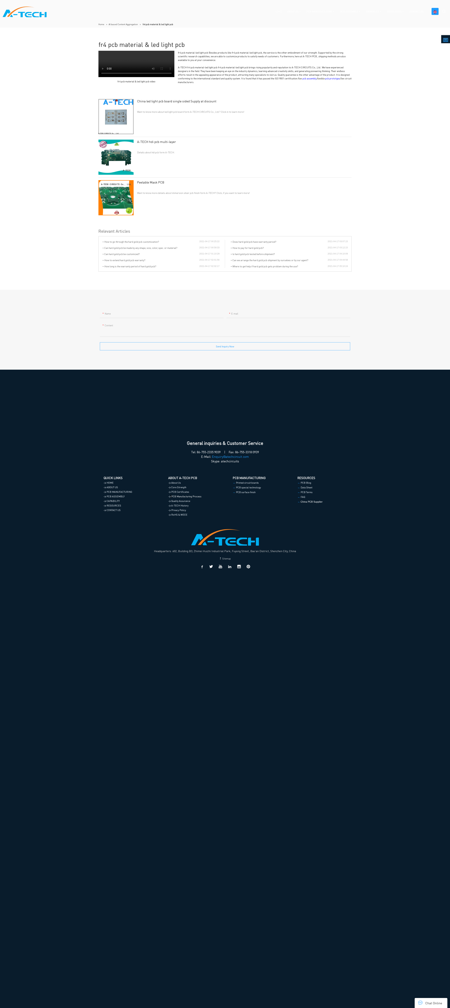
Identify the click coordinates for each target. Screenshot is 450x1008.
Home (101, 24)
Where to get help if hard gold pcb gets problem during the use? (265, 266)
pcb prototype (332, 78)
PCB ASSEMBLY (349, 11)
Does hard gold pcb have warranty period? (254, 241)
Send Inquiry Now (225, 346)
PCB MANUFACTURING (319, 11)
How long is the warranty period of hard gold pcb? (130, 266)
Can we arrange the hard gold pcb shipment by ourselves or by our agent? (270, 260)
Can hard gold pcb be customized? (122, 254)
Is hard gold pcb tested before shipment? (253, 254)
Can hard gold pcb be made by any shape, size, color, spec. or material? (140, 247)
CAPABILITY (372, 11)
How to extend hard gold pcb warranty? (124, 260)
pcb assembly (309, 78)
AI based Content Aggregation (123, 24)
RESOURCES (394, 11)
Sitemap (226, 558)
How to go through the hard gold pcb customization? (131, 241)
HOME (278, 11)
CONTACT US (417, 11)
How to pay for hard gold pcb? (248, 247)
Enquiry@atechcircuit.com (230, 456)
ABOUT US (292, 11)
